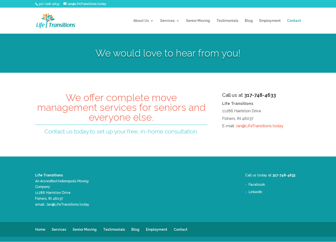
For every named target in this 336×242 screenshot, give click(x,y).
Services (167, 21)
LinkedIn (255, 192)
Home (40, 229)
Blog (249, 21)
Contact (294, 21)
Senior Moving (198, 21)
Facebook (257, 184)
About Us (141, 21)
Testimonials (227, 21)
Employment (270, 21)
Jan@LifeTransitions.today (259, 126)
